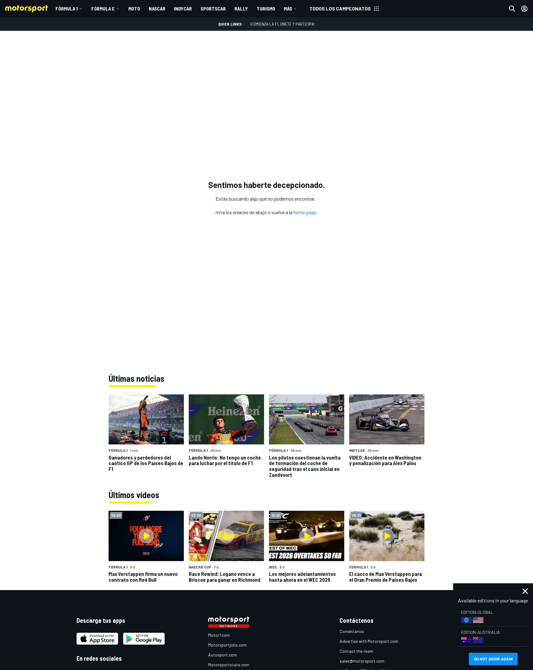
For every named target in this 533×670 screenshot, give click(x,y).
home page (304, 212)
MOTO (134, 8)
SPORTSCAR (213, 8)
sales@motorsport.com (362, 661)
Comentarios (352, 631)
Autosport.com (222, 654)
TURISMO (266, 8)
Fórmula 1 (67, 8)
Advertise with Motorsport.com (369, 641)
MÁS (288, 8)
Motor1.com (219, 635)
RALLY (241, 8)
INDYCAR (183, 8)
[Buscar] (512, 8)
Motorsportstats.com (228, 664)
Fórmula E (103, 8)
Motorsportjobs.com (227, 644)
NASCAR (157, 8)
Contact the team (356, 651)
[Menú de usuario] (524, 8)
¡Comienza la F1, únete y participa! (282, 24)
